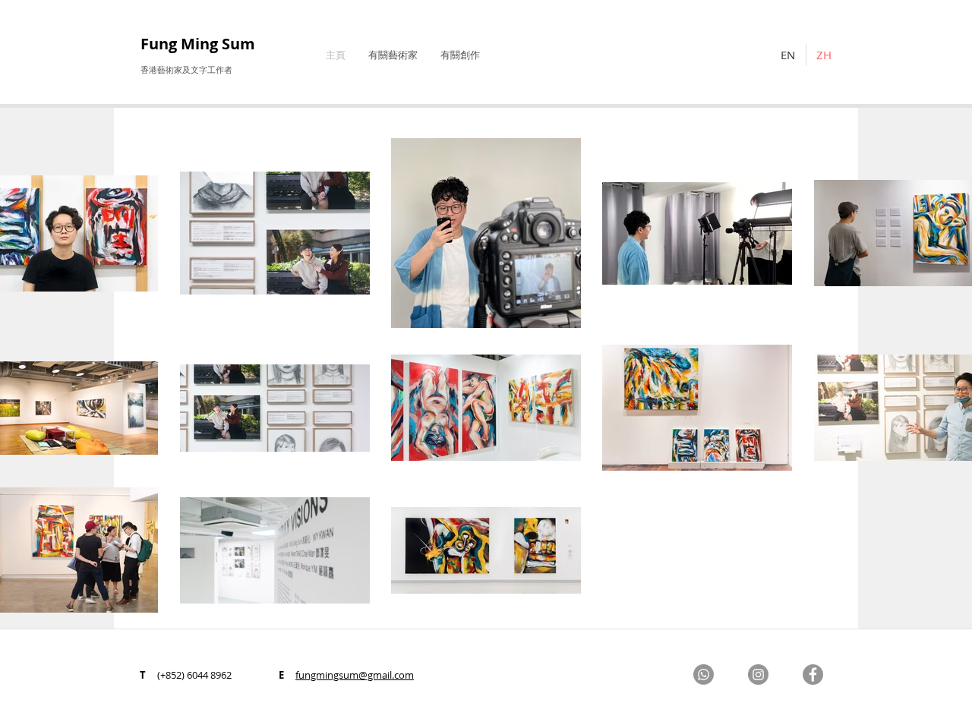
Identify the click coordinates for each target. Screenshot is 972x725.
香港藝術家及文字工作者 (186, 69)
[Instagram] (758, 674)
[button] (393, 54)
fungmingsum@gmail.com (354, 675)
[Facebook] (813, 674)
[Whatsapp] (703, 674)
